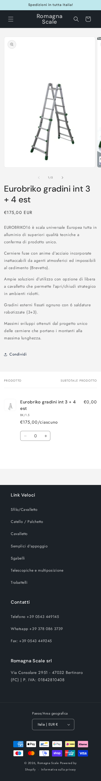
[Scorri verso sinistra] (39, 178)
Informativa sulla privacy (58, 769)
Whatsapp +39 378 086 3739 (37, 628)
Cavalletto (19, 533)
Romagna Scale (48, 763)
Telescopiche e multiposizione (37, 570)
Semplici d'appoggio (29, 546)
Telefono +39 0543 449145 (35, 616)
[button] (11, 19)
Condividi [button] (18, 354)
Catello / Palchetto (27, 521)
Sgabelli (18, 558)
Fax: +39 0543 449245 (31, 640)
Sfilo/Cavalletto (24, 509)
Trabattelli (19, 582)
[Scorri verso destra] (62, 178)
